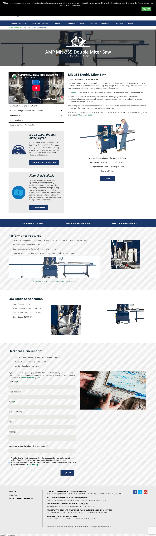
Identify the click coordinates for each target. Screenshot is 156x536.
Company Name (15, 412)
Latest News (13, 495)
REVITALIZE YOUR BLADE (44, 162)
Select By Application (40, 23)
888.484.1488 (102, 512)
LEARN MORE (38, 207)
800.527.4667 (90, 519)
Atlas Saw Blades (85, 115)
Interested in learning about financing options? (29, 446)
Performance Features (31, 223)
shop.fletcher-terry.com (30, 377)
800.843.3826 (116, 494)
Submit (67, 472)
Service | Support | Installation (21, 499)
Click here (72, 92)
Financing (105, 23)
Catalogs (93, 23)
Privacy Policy (32, 464)
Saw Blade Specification (78, 223)
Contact (131, 23)
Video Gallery (70, 23)
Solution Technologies (19, 23)
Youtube (145, 492)
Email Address (15, 392)
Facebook (135, 492)
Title (10, 422)
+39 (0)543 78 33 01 (100, 500)
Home (11, 28)
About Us (12, 491)
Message (12, 432)
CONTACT (107, 178)
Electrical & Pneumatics (124, 223)
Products (56, 23)
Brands (82, 23)
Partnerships (118, 23)
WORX (109, 526)
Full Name (13, 382)
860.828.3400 (91, 494)
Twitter (140, 492)
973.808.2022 (89, 506)
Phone (12, 402)
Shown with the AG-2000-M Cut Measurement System (54, 281)
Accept (146, 8)
